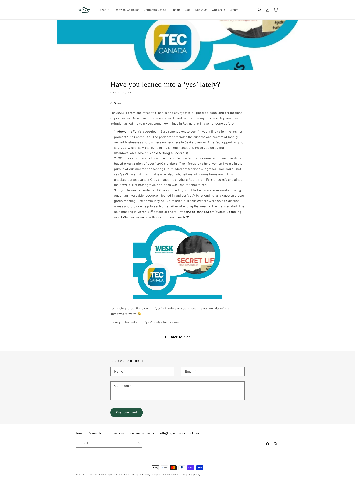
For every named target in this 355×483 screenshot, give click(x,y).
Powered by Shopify (109, 474)
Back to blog (180, 337)
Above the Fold (128, 132)
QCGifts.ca (91, 474)
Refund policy (131, 474)
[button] (104, 10)
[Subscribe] (138, 443)
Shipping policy (191, 474)
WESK (182, 158)
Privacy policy (150, 474)
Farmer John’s (217, 179)
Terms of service (170, 474)
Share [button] (118, 103)
